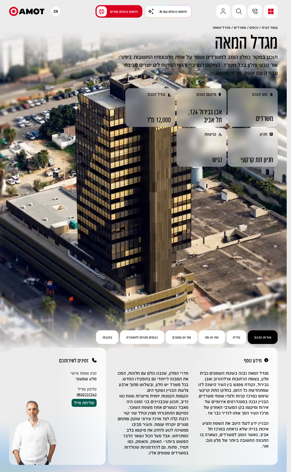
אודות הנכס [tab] (262, 337)
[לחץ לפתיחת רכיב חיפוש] (239, 11)
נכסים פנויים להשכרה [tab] (142, 337)
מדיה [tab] (236, 337)
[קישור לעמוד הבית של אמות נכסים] (26, 11)
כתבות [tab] (107, 337)
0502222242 (87, 394)
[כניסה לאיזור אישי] (223, 11)
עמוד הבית (270, 27)
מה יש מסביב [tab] (181, 337)
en (56, 11)
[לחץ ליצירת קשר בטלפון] (255, 11)
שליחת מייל (84, 402)
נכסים (254, 27)
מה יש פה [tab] (212, 337)
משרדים (240, 27)
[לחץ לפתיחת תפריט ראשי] (271, 11)
